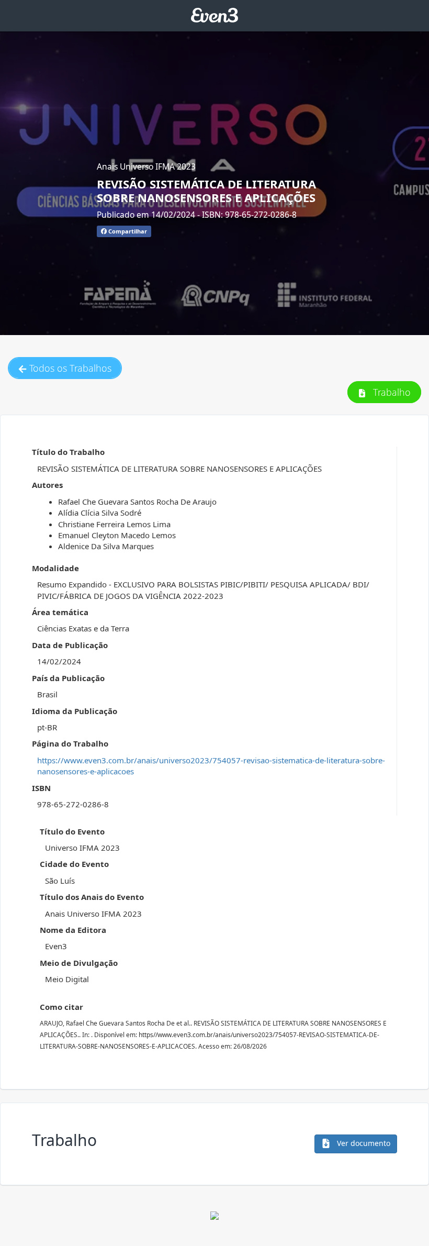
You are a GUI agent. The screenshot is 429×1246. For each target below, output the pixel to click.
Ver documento (362, 1143)
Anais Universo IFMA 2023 (146, 166)
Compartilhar (127, 231)
